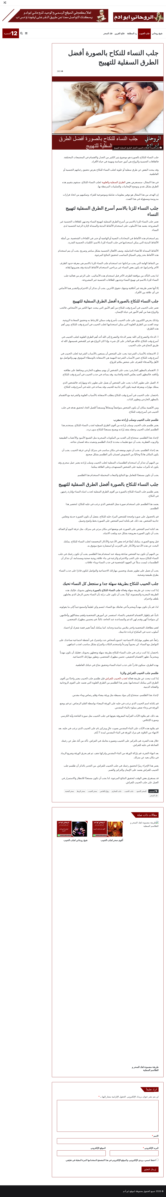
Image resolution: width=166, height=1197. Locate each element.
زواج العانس (104, 791)
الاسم (155, 1136)
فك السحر (107, 33)
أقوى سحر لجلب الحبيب (112, 840)
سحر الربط (81, 791)
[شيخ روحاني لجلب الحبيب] (72, 829)
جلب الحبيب (144, 33)
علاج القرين (120, 33)
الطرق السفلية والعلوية (113, 182)
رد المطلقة (132, 33)
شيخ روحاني (157, 33)
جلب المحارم (116, 791)
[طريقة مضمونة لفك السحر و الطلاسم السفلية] (143, 942)
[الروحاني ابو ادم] (138, 17)
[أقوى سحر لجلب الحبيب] (107, 829)
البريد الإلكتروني (151, 1148)
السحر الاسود (141, 791)
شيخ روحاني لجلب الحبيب (76, 840)
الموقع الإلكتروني (98, 1148)
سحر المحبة (69, 791)
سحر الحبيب (92, 791)
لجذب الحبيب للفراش (116, 678)
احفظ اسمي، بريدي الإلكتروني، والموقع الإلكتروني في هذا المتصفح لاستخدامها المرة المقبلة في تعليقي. (110, 1160)
